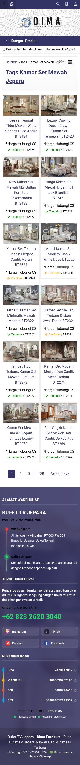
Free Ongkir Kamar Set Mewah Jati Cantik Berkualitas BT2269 (59, 436)
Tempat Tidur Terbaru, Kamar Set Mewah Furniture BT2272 (21, 374)
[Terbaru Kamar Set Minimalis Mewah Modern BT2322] (21, 295)
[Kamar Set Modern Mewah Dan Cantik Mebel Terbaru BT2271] (59, 351)
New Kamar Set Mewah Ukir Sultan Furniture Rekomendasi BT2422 (21, 192)
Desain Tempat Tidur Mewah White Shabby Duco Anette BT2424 (21, 128)
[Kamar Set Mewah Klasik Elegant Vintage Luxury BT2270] (21, 412)
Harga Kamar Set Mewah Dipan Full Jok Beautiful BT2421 (59, 190)
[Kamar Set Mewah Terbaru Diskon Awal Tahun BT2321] (59, 295)
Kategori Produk (23, 41)
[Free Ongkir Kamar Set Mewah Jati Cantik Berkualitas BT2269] (59, 412)
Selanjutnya (60, 474)
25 (42, 474)
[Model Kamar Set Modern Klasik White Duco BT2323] (59, 233)
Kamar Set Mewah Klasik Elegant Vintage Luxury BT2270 (21, 436)
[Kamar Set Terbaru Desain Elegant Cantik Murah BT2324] (21, 233)
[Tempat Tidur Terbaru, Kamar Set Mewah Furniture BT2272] (21, 351)
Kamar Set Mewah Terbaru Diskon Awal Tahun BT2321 (59, 315)
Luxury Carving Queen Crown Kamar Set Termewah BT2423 (59, 128)
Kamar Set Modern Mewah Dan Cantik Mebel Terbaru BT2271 (59, 374)
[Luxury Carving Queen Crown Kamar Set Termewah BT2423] (59, 105)
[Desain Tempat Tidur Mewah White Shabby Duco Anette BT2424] (21, 105)
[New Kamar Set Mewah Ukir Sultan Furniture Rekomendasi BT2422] (21, 167)
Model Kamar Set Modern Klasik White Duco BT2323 (59, 254)
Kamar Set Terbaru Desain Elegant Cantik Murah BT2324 (21, 257)
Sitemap (45, 756)
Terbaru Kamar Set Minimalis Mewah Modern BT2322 (21, 315)
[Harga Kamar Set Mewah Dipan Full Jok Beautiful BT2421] (59, 167)
